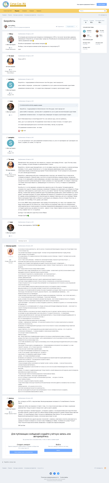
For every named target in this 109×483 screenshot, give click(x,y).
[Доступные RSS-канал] (105, 468)
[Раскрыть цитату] (20, 105)
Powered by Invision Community (54, 480)
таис (88, 35)
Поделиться (60, 26)
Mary (101, 35)
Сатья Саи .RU (7, 10)
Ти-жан (102, 30)
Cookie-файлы (64, 477)
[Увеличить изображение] (33, 40)
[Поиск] (105, 11)
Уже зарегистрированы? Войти (86, 4)
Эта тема (99, 10)
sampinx (89, 30)
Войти (58, 450)
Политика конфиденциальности (50, 477)
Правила (39, 10)
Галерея (32, 10)
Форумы (17, 10)
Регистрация (101, 4)
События (24, 10)
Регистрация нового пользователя (24, 452)
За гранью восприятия (23, 27)
